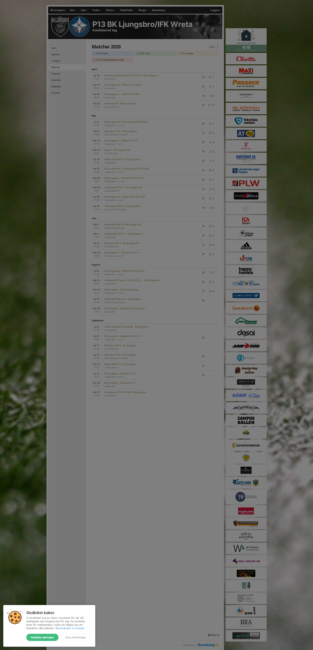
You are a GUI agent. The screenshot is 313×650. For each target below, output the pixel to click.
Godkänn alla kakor (42, 637)
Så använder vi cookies (69, 628)
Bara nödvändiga (75, 637)
